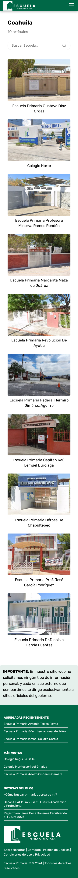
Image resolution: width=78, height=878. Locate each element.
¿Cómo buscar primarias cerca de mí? (30, 794)
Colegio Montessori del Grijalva (25, 766)
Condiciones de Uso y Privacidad (27, 854)
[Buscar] (63, 44)
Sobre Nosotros (14, 850)
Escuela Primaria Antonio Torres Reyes (31, 724)
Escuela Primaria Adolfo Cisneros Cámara (33, 774)
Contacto (34, 850)
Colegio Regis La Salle (19, 759)
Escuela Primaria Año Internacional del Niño (35, 731)
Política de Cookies (56, 850)
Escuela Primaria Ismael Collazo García (31, 739)
